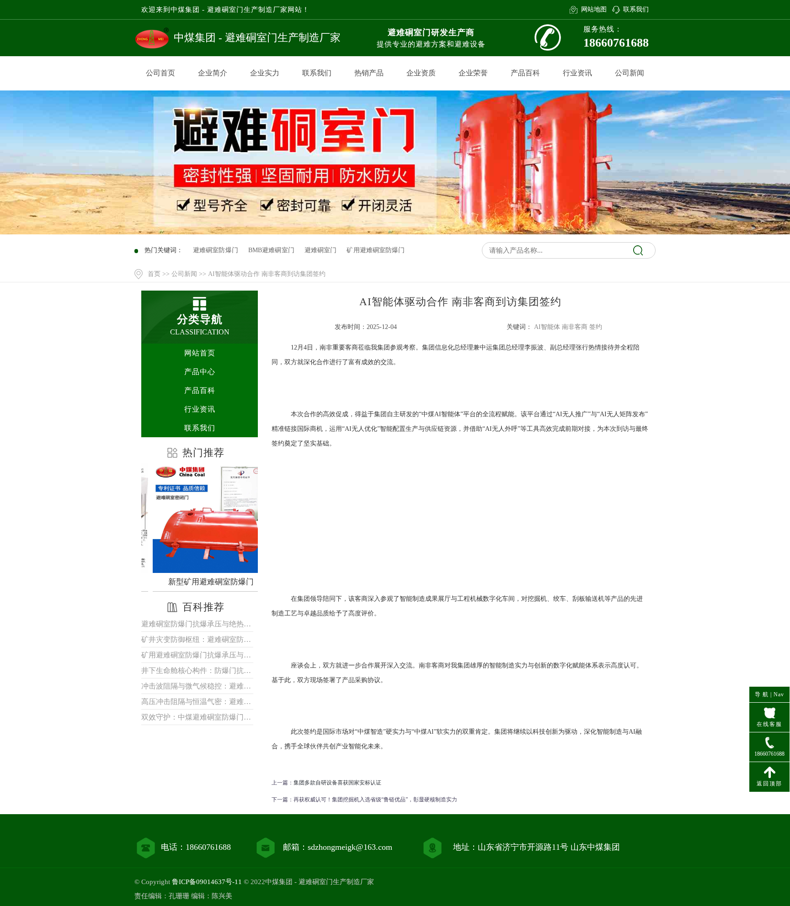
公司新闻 (629, 73)
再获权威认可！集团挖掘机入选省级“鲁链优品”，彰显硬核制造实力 (375, 799)
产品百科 (525, 73)
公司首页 (160, 73)
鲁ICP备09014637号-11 (207, 881)
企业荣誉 (473, 73)
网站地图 (593, 9)
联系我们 (636, 9)
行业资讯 (577, 73)
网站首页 (199, 353)
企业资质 (421, 73)
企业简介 (212, 73)
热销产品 (369, 73)
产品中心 (199, 372)
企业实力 (264, 73)
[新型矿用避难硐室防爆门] (202, 518)
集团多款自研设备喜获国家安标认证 (337, 782)
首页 (154, 273)
